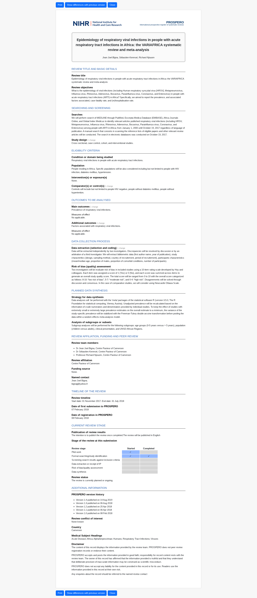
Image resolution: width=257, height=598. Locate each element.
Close (112, 5)
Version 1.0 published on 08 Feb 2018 (94, 513)
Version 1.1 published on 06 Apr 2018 (94, 510)
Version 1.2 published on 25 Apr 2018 (94, 506)
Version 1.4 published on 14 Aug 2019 (94, 500)
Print (60, 5)
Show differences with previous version (86, 5)
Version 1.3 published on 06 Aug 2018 (94, 503)
